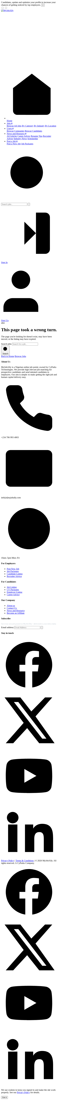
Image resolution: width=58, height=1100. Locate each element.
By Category (27, 126)
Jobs (9, 123)
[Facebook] (29, 691)
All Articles (12, 136)
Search (5, 354)
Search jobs (6, 344)
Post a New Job (14, 144)
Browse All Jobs (14, 126)
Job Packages (27, 144)
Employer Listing (14, 592)
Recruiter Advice (14, 576)
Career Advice (23, 136)
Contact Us (12, 608)
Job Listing (12, 587)
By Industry (39, 126)
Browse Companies (15, 131)
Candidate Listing (15, 574)
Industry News (20, 138)
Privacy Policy (7, 860)
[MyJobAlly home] (7, 10)
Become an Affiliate (15, 613)
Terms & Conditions (25, 860)
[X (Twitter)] (29, 747)
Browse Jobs (20, 356)
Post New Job (13, 569)
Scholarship (32, 138)
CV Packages (13, 589)
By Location (50, 126)
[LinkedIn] (29, 858)
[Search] (29, 204)
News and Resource (16, 133)
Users (10, 128)
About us (11, 605)
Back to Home (7, 356)
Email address (7, 627)
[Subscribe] (42, 627)
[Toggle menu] (29, 66)
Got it (4, 1097)
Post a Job (12, 141)
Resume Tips (36, 136)
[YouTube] (29, 802)
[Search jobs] (29, 201)
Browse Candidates (33, 131)
